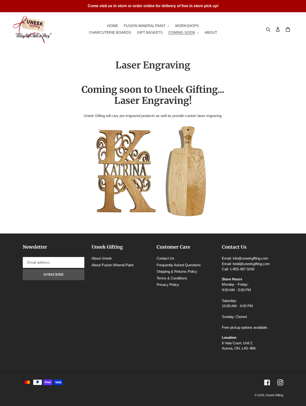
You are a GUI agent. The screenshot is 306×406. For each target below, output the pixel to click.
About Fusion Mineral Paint (112, 265)
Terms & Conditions (172, 278)
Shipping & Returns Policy (177, 271)
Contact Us (165, 258)
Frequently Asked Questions (179, 265)
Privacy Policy (168, 285)
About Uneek (102, 258)
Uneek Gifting (274, 395)
